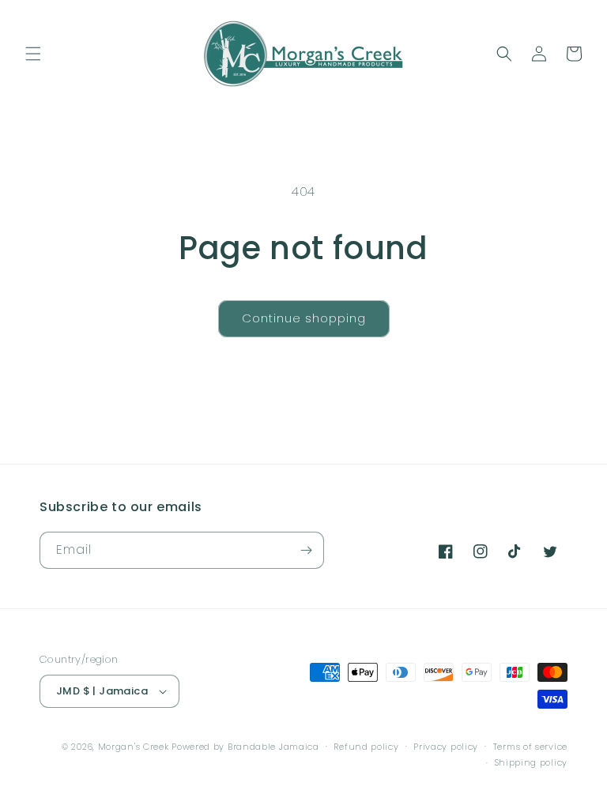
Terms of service (530, 746)
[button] (33, 53)
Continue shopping (304, 318)
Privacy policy (445, 746)
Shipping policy (531, 762)
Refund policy (366, 746)
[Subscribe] (305, 550)
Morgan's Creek (135, 746)
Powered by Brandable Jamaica (245, 746)
